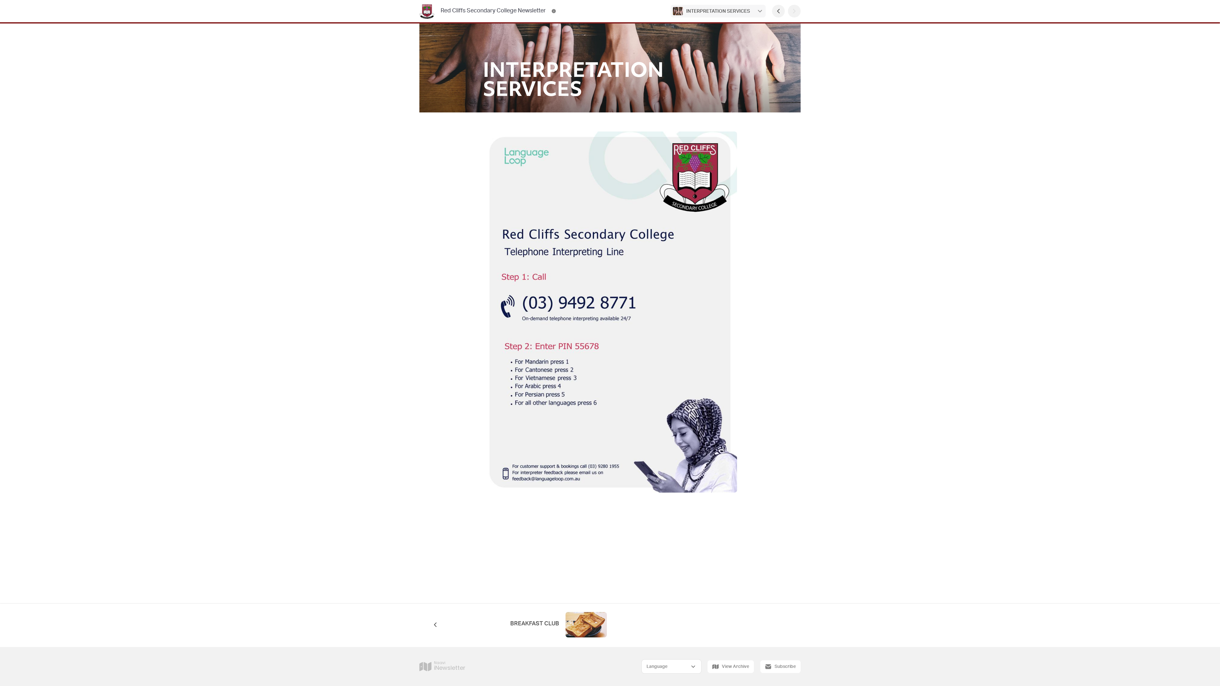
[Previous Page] (778, 11)
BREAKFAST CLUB (534, 624)
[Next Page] (794, 11)
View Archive (735, 666)
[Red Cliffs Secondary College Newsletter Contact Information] (554, 11)
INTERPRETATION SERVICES (718, 11)
